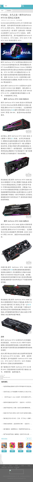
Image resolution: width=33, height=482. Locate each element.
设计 (12, 138)
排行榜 (1, 461)
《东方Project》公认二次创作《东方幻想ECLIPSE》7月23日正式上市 (17, 397)
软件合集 (1, 462)
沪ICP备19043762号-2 (25, 476)
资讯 (1, 458)
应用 (1, 457)
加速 (12, 110)
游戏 (1, 456)
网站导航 (1, 463)
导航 (29, 465)
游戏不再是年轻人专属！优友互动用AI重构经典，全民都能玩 (17, 407)
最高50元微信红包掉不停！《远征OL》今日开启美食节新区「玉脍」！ (17, 402)
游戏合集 (4, 467)
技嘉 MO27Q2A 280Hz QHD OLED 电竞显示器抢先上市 (17, 413)
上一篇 (1, 375)
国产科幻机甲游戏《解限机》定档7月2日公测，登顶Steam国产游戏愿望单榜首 (17, 434)
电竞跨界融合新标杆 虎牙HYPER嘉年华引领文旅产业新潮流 (17, 386)
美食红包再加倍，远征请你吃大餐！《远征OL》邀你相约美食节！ (17, 423)
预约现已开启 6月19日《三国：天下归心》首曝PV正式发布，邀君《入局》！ (17, 418)
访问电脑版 (16, 467)
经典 (11, 270)
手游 (10, 465)
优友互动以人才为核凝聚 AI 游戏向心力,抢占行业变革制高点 (17, 391)
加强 (29, 304)
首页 (2, 10)
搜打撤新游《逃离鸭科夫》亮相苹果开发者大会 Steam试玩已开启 (17, 429)
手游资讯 (9, 10)
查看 (4, 451)
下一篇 (4, 375)
